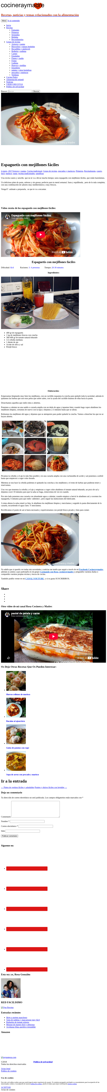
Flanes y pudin (17, 58)
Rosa (42, 173)
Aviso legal (5, 1069)
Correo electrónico (9, 826)
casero (99, 171)
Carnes (14, 54)
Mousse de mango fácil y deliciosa (20, 1024)
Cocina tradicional (34, 171)
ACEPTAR (6, 1087)
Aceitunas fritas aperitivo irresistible (21, 1027)
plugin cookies (72, 1084)
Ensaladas (15, 56)
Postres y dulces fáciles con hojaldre (51, 787)
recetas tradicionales (26, 173)
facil (3, 173)
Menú (4, 21)
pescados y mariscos (19, 72)
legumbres (15, 68)
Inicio (8, 25)
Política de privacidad (15, 87)
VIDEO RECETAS (14, 84)
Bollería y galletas (18, 51)
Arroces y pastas (18, 44)
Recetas (9, 28)
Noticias (9, 82)
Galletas (14, 63)
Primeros (15, 32)
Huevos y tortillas (18, 65)
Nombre (5, 821)
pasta (15, 173)
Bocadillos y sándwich (20, 49)
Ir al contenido (14, 21)
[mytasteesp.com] (8, 1057)
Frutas (14, 61)
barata (93, 171)
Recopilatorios (17, 39)
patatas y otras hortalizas (21, 70)
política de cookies (36, 1084)
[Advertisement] (53, 154)
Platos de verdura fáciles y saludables (17, 787)
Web (3, 831)
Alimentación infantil (15, 79)
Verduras (15, 75)
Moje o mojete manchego (16, 1017)
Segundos (15, 35)
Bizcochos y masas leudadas (23, 46)
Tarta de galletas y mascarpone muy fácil (23, 1020)
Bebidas (14, 37)
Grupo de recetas (13, 42)
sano (38, 173)
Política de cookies (8, 1071)
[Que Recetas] (7, 1007)
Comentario (6, 817)
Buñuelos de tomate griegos (17, 1022)
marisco (9, 173)
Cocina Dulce (12, 77)
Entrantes (15, 30)
